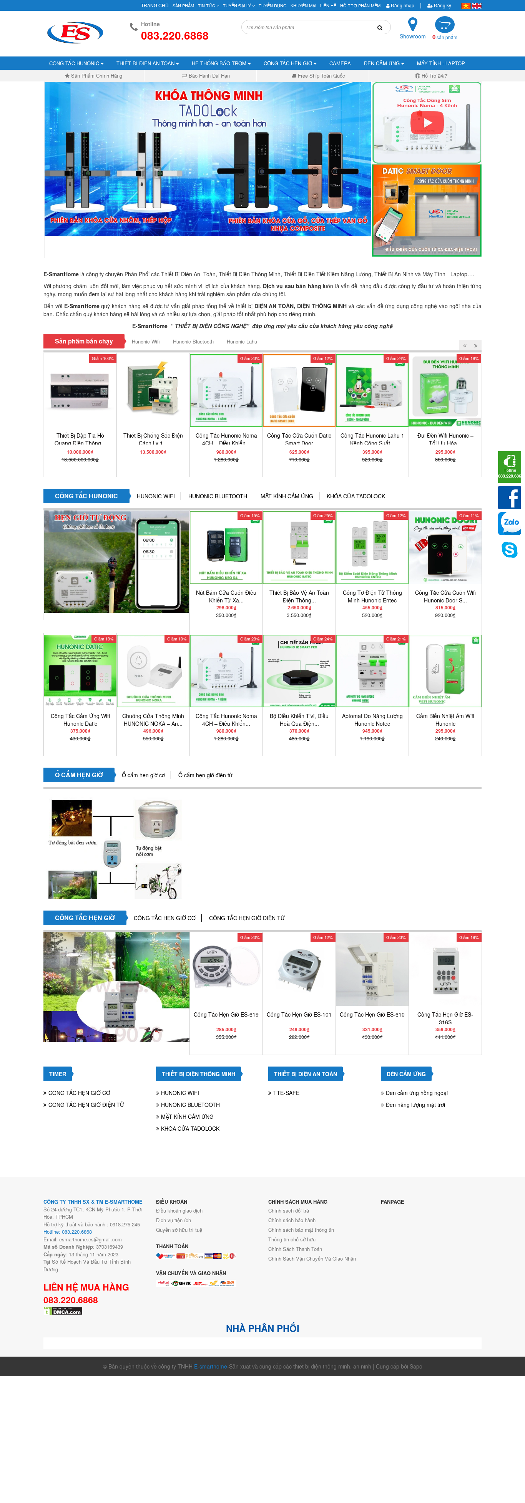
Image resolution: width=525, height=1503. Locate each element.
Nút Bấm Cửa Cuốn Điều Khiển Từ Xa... (226, 596)
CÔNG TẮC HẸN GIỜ (289, 63)
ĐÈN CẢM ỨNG (382, 63)
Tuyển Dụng (273, 5)
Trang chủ (155, 5)
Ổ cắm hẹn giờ (79, 774)
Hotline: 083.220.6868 (67, 1231)
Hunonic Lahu (242, 341)
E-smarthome (210, 1366)
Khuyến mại (303, 5)
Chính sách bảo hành (292, 1220)
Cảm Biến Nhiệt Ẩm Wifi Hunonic (445, 719)
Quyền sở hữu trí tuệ (179, 1229)
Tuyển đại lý (237, 5)
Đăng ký (442, 5)
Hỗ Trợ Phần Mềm (360, 5)
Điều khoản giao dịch (179, 1210)
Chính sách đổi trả (288, 1210)
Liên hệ (328, 5)
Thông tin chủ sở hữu (292, 1239)
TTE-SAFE (286, 1093)
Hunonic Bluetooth (193, 341)
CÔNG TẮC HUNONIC (75, 63)
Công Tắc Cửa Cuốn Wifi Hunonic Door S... (445, 596)
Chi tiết (82, 469)
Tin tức (207, 5)
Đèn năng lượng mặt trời (415, 1104)
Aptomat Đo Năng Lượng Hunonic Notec (372, 719)
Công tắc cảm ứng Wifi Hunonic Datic (80, 719)
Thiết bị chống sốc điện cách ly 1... (153, 439)
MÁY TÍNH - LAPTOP (441, 63)
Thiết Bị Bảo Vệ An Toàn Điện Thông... (299, 596)
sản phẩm (444, 37)
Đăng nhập (402, 5)
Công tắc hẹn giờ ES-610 (372, 1014)
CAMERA (340, 63)
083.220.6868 (70, 1300)
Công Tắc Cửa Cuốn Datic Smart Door (299, 439)
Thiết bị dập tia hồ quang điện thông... (80, 439)
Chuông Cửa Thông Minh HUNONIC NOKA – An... (153, 719)
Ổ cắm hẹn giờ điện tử (205, 775)
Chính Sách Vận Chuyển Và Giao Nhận (312, 1258)
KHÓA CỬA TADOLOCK (356, 496)
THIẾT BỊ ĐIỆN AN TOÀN (146, 63)
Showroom (413, 36)
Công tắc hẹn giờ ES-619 (226, 1014)
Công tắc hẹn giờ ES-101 (299, 1014)
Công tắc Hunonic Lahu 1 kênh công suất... (372, 439)
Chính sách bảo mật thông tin (301, 1229)
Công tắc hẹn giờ (85, 917)
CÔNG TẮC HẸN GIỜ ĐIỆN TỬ (247, 918)
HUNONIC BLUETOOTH (217, 496)
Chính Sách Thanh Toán (295, 1248)
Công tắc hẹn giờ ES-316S (445, 1018)
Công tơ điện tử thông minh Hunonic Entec (372, 596)
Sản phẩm (183, 5)
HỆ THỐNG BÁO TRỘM (220, 63)
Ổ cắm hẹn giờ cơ (143, 775)
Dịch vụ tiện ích (173, 1220)
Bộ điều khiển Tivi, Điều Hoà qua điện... (299, 719)
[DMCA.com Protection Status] (63, 1310)
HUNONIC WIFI (156, 496)
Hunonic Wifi (146, 341)
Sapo (416, 1366)
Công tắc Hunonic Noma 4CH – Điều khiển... (226, 439)
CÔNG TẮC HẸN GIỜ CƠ (165, 918)
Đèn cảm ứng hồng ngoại (417, 1093)
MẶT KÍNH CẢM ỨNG (287, 496)
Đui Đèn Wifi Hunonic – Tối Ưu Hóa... (445, 439)
